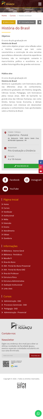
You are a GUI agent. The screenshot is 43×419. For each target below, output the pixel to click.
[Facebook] (41, 162)
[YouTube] (41, 171)
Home (4, 15)
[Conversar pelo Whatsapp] (38, 413)
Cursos (13, 15)
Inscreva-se (35, 355)
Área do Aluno (9, 262)
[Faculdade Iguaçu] (12, 3)
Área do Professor (11, 273)
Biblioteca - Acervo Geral (14, 251)
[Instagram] (41, 166)
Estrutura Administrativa (14, 281)
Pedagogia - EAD (11, 308)
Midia (6, 219)
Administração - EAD (12, 301)
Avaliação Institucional (13, 285)
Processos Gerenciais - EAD (15, 305)
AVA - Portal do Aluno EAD (14, 269)
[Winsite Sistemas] (21, 385)
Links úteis (8, 288)
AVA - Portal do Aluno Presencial (17, 266)
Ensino (6, 227)
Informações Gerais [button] (27, 22)
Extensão (7, 223)
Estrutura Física (10, 277)
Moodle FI (8, 258)
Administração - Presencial (15, 312)
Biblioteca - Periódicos (13, 254)
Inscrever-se (23, 166)
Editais (6, 234)
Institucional (9, 215)
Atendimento (9, 231)
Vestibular (8, 212)
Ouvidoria (8, 238)
